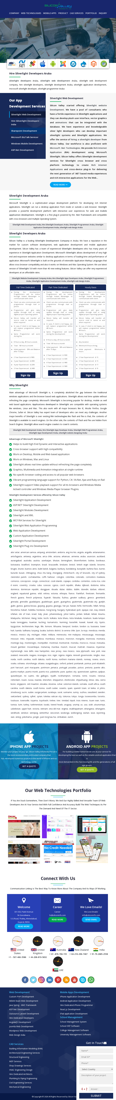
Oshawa (21, 663)
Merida (101, 630)
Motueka (101, 642)
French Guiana (17, 597)
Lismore (48, 626)
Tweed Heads (57, 704)
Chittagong (31, 573)
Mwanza (90, 647)
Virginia (65, 708)
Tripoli (72, 700)
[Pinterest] (58, 979)
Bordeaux (100, 560)
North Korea (51, 659)
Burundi (14, 573)
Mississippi (100, 634)
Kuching (42, 622)
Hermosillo (87, 605)
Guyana (49, 605)
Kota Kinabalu (76, 618)
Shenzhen (47, 680)
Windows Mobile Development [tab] (27, 143)
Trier (58, 700)
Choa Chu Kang (44, 573)
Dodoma (94, 585)
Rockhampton (64, 675)
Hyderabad (71, 610)
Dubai (62, 589)
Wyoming (100, 712)
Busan (21, 573)
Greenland (100, 597)
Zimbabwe (61, 717)
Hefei (79, 605)
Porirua (88, 663)
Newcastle (23, 655)
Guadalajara (34, 601)
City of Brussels (83, 573)
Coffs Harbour (48, 577)
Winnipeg (34, 712)
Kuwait (82, 622)
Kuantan (33, 622)
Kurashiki (73, 622)
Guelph (102, 601)
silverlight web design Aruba (71, 227)
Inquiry (103, 13)
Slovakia (43, 684)
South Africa (93, 684)
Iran (91, 610)
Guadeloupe (47, 601)
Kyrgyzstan (16, 626)
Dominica (15, 589)
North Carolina (24, 659)
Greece (91, 597)
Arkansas (66, 556)
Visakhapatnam (76, 708)
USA (85, 704)
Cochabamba (34, 577)
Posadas (72, 667)
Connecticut (44, 581)
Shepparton (58, 680)
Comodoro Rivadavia (95, 577)
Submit (96, 1096)
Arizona (56, 556)
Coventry (23, 585)
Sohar (59, 684)
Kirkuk (94, 614)
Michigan (36, 634)
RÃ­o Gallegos (42, 675)
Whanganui (89, 708)
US (81, 704)
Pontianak (78, 663)
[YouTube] (74, 979)
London (75, 626)
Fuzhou (65, 597)
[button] (8, 40)
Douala (54, 589)
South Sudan (52, 688)
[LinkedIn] (49, 979)
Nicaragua (41, 655)
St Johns (101, 688)
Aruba (83, 556)
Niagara (32, 655)
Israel (34, 614)
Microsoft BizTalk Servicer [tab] (24, 137)
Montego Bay (17, 642)
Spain (70, 688)
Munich (64, 647)
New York (95, 651)
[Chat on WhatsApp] (90, 979)
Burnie (102, 568)
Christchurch (68, 573)
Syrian (39, 696)
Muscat (72, 647)
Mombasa (50, 638)
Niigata (69, 655)
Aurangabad (16, 560)
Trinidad (65, 700)
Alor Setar (15, 552)
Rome (84, 675)
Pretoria (88, 667)
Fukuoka (56, 597)
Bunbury (61, 568)
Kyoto (102, 622)
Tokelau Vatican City (53, 696)
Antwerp (27, 556)
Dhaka (77, 585)
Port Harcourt (17, 667)
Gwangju (57, 605)
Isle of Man (24, 614)
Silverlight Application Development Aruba (49, 281)
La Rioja (84, 630)
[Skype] (82, 979)
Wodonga (65, 712)
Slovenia (52, 684)
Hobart (24, 610)
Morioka (74, 642)
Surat (60, 692)
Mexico (14, 634)
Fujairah (47, 597)
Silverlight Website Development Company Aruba (31, 278)
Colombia (70, 577)
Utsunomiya (99, 704)
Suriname (67, 692)
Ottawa (41, 663)
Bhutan (56, 560)
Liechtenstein (28, 626)
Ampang (41, 552)
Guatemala (77, 601)
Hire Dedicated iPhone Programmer (76, 1005)
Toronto (101, 696)
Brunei (21, 568)
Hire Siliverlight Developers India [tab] (25, 122)
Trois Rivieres (82, 700)
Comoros (15, 581)
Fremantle (100, 593)
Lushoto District (54, 630)
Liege (37, 626)
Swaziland (92, 692)
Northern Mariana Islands (70, 659)
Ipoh (79, 610)
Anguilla (88, 552)
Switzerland (16, 696)
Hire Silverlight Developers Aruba (55, 224)
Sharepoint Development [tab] (24, 130)
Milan (43, 634)
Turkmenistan (37, 704)
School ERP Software (70, 1026)
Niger (55, 655)
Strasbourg (16, 692)
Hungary (61, 610)
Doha (102, 585)
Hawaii (73, 605)
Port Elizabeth (98, 663)
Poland (70, 663)
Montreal (53, 642)
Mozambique (33, 647)
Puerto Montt (32, 671)
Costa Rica (95, 581)
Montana (100, 638)
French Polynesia (34, 597)
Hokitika (31, 610)
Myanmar (100, 647)
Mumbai (55, 647)
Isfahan (14, 614)
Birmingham (66, 560)
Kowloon (87, 618)
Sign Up (25, 375)
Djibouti (85, 585)
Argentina (36, 556)
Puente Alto (99, 667)
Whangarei (100, 708)
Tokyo (74, 696)
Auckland (101, 556)
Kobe (40, 618)
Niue (103, 655)
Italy (40, 614)
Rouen (24, 680)
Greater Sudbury (78, 597)
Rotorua (101, 675)
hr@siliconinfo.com (57, 915)
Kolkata (53, 618)
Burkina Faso (92, 568)
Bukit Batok (43, 568)
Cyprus (55, 585)
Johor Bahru (69, 614)
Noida (13, 659)
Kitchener (26, 618)
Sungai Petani (41, 692)
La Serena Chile (68, 630)
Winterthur (44, 712)
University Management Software (75, 1034)
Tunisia (14, 704)
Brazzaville (53, 564)
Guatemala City (90, 601)
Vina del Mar (54, 708)
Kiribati (87, 614)
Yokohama (27, 717)
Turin (20, 704)
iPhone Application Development (75, 996)
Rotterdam (15, 680)
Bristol (72, 564)
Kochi (46, 618)
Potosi (81, 667)
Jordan (79, 614)
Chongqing (57, 573)
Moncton (70, 638)
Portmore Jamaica (49, 667)
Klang (34, 618)
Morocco (84, 642)
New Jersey (56, 651)
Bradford (25, 564)
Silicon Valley (73, 1096)
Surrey (76, 692)
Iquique (85, 610)
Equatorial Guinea (28, 593)
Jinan (45, 614)
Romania (76, 675)
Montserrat (64, 642)
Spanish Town (80, 688)
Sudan (31, 692)
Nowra (95, 659)
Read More (59, 184)
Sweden (101, 692)
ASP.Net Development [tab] (22, 149)
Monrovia (90, 638)
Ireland (102, 610)
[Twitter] (33, 979)
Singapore (21, 684)
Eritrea (46, 593)
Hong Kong (51, 610)
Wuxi (93, 712)
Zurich (70, 717)
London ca (84, 626)
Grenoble (24, 601)
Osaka (13, 663)
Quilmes (93, 671)
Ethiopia (63, 593)
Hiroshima (15, 610)
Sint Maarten (33, 684)
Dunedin (84, 589)
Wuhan (86, 712)
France (71, 593)
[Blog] (66, 979)
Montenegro (30, 642)
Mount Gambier (18, 647)
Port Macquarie (32, 667)
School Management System (73, 1021)
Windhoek (15, 712)
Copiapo (67, 581)
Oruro (102, 659)
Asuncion (91, 556)
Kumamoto (53, 622)
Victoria (36, 708)
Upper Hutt (26, 708)
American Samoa (28, 552)
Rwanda (38, 680)
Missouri (15, 638)
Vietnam (44, 708)
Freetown (90, 593)
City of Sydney (98, 573)
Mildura (51, 634)
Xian (12, 717)
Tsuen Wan (94, 700)
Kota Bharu (63, 618)
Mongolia (80, 638)
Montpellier (43, 642)
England (14, 593)
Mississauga (87, 634)
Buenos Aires (31, 568)
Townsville (24, 700)
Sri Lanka (92, 688)
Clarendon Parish (18, 577)
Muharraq (45, 647)
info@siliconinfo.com (91, 915)
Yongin (36, 717)
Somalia (83, 684)
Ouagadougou (52, 663)
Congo (35, 581)
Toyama (34, 700)
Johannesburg (55, 614)
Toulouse (15, 700)
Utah (91, 704)
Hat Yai (66, 605)
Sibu (97, 680)
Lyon (78, 630)
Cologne (60, 577)
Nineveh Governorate (82, 655)
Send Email (91, 919)
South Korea (39, 688)
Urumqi (76, 704)
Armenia (75, 556)
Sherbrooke (69, 680)
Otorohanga (31, 663)
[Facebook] (25, 979)
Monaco (60, 638)
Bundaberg (71, 568)
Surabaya (52, 692)
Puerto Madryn (17, 671)
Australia (27, 560)
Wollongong (76, 712)
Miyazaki (30, 638)
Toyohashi (43, 700)
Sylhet (33, 696)
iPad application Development (74, 1013)
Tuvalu (46, 704)
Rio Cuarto (29, 675)
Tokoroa (66, 696)
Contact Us (27, 56)
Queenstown (83, 671)
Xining (18, 717)
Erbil (40, 593)
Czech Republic (66, 585)
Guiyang (41, 605)
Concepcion (25, 581)
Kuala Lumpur (99, 618)
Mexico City (24, 634)
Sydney (25, 696)
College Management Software (74, 1030)
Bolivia (91, 560)
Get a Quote (29, 766)
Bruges (14, 568)
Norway (87, 659)
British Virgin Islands (86, 564)
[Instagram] (41, 979)
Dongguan (45, 589)
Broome (101, 564)
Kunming (63, 622)
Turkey (26, 704)
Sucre (24, 692)
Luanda (18, 630)
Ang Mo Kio (71, 552)
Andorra (61, 552)
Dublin (76, 589)
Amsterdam (51, 552)
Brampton (35, 564)
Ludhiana (26, 630)
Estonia (54, 593)
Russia (30, 680)
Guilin (13, 605)
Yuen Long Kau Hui (48, 717)
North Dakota (38, 659)
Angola (80, 552)
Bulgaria (52, 568)
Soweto (62, 688)
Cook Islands (56, 581)
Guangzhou (66, 601)
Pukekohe (54, 671)
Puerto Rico (44, 671)
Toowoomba (90, 696)
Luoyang (35, 630)
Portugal (63, 667)
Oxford (63, 663)
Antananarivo (99, 552)
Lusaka (43, 630)
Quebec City (71, 671)
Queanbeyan (16, 675)
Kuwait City (92, 622)
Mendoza (93, 630)
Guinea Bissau (30, 605)
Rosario (92, 675)
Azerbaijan (46, 560)
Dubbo (69, 589)
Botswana (15, 564)
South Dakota (25, 688)
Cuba (39, 585)
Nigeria (61, 655)
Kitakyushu (15, 618)
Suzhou (83, 692)
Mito (22, 638)
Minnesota (61, 634)
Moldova (40, 638)
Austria (36, 560)
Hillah (96, 605)
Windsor (24, 712)
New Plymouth (83, 651)
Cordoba (76, 581)
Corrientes (85, 581)
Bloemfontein (80, 560)
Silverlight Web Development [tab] (26, 114)
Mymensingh (16, 651)
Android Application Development (75, 1000)
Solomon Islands (71, 684)
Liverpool (66, 626)
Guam (56, 601)
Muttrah (81, 647)
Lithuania (57, 626)
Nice (49, 655)
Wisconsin (54, 712)
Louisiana (95, 626)
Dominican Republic (30, 589)
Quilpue (101, 671)
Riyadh (53, 675)
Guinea (20, 605)
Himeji (102, 605)
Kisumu (101, 614)
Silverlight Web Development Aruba (27, 224)
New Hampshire (42, 651)
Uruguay (67, 704)
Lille (42, 626)
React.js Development (70, 1009)
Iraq (96, 610)
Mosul (92, 642)
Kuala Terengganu (19, 622)
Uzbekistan (16, 708)
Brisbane (64, 564)
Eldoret (101, 589)
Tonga (81, 696)
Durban (93, 589)
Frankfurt (80, 593)
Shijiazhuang (81, 680)
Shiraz (91, 680)
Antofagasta (16, 556)
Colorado (80, 577)
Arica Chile (47, 556)
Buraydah (81, 568)
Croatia (32, 585)
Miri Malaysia (74, 634)
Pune (62, 671)
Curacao (47, 585)
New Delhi (28, 651)
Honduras (40, 610)
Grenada (14, 601)
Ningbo (97, 655)
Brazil (44, 564)
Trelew (52, 700)
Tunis (102, 700)
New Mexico (68, 651)
